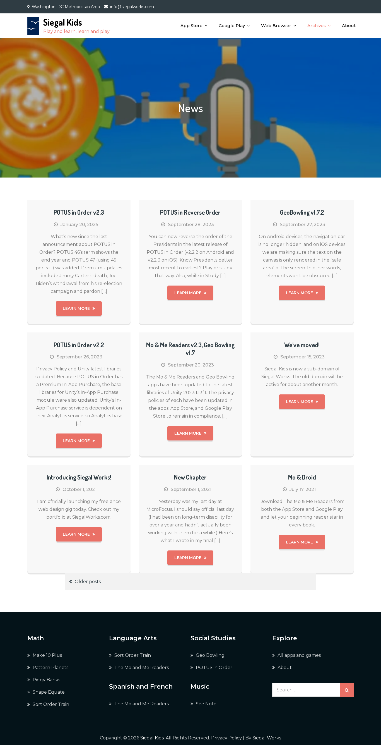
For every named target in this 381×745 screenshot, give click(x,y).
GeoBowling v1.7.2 (302, 212)
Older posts (88, 581)
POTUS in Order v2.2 (79, 345)
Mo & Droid (302, 477)
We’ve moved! (302, 345)
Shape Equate (49, 692)
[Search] (347, 690)
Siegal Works (266, 738)
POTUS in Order (214, 667)
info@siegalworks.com (132, 6)
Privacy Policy (226, 738)
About (349, 25)
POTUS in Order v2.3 (79, 212)
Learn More (76, 308)
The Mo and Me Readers (141, 667)
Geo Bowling (210, 655)
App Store (191, 25)
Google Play (232, 25)
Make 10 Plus (47, 655)
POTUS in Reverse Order (190, 212)
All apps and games (299, 655)
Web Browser (276, 25)
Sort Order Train (51, 704)
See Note (206, 703)
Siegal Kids (62, 22)
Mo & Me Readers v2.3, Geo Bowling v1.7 (190, 349)
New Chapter (190, 477)
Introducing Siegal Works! (79, 477)
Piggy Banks (46, 679)
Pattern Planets (50, 667)
